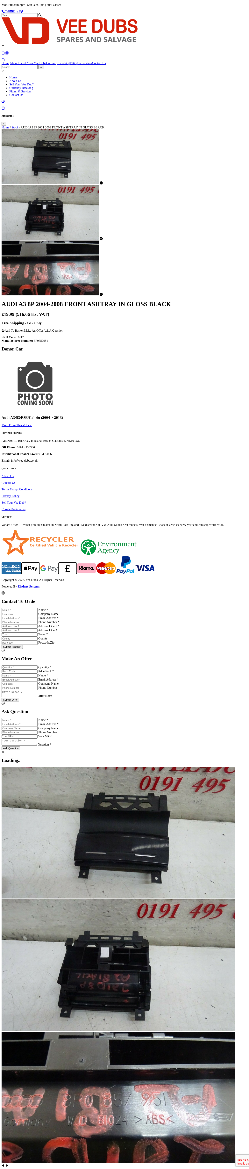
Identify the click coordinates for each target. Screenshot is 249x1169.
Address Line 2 (47, 630)
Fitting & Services (81, 63)
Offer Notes (45, 695)
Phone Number (47, 687)
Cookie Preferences (13, 509)
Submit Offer (10, 699)
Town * (43, 634)
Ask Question (10, 748)
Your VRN (45, 736)
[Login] (7, 53)
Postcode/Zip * (47, 642)
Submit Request (12, 646)
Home (5, 63)
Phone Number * (48, 622)
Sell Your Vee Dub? (34, 63)
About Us (16, 63)
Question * (44, 744)
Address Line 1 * (48, 626)
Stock (14, 127)
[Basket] (3, 59)
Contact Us (99, 63)
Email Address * (48, 618)
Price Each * (46, 671)
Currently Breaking (58, 63)
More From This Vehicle (17, 425)
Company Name (48, 614)
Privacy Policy (10, 496)
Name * (43, 609)
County (42, 638)
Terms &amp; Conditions (17, 489)
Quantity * (44, 667)
